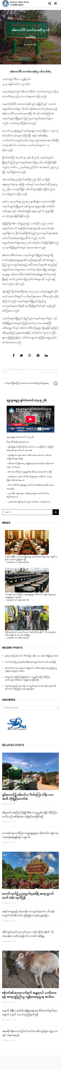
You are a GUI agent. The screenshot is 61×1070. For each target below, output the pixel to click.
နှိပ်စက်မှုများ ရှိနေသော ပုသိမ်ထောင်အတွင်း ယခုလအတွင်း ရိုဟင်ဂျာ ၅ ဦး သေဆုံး (33, 371)
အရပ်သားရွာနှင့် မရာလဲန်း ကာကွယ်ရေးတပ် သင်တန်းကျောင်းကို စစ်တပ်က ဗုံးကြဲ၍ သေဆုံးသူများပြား (30, 687)
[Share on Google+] (30, 356)
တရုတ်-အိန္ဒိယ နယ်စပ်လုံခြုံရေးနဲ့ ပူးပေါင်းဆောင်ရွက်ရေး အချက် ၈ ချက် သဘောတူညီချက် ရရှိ (31, 558)
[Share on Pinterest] (38, 356)
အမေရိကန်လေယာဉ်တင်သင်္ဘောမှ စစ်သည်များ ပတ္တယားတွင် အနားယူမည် (29, 1033)
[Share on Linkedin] (46, 356)
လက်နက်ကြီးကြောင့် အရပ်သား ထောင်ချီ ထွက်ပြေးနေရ (26, 383)
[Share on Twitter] (21, 356)
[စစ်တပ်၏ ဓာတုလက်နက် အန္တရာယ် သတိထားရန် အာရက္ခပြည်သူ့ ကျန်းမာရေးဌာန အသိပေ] (30, 969)
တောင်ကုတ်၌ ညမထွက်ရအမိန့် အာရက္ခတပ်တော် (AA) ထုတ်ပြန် (30, 662)
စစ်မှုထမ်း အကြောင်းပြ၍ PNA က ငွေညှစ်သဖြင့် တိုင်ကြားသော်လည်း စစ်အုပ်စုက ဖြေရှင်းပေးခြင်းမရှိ (28, 679)
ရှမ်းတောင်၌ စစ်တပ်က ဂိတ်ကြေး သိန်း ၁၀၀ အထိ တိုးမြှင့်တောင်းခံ (31, 656)
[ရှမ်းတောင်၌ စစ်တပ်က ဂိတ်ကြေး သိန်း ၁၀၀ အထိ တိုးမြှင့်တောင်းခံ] (30, 771)
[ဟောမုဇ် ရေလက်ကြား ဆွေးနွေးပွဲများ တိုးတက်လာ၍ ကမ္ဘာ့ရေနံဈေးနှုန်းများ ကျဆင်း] (27, 580)
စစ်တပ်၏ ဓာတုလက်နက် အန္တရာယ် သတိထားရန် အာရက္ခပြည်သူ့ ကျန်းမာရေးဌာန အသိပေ (31, 670)
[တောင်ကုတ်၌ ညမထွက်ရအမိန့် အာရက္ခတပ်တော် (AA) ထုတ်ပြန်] (30, 870)
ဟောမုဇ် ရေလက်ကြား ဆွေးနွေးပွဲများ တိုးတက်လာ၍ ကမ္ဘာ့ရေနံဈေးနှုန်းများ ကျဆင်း (30, 596)
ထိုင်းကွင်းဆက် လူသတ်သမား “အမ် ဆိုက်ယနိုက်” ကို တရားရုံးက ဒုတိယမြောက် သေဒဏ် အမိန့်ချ (30, 634)
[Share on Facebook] (13, 356)
